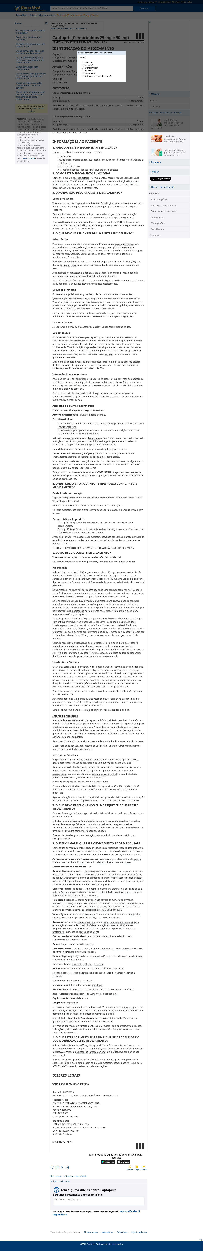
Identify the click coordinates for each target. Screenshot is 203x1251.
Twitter (155, 171)
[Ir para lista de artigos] (137, 1166)
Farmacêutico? (91, 67)
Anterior (130, 1169)
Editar (52, 1176)
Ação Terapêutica (160, 199)
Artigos (136, 1169)
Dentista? (88, 70)
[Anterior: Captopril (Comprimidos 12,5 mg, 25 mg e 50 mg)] (130, 1166)
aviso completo (29, 158)
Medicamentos (91, 1232)
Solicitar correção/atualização (75, 1176)
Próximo (143, 1169)
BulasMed (154, 193)
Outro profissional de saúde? (97, 76)
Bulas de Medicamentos (163, 205)
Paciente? (88, 65)
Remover (59, 1176)
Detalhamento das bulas (164, 211)
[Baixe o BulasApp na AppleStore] (123, 1162)
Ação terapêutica (139, 1232)
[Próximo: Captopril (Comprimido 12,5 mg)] (144, 1166)
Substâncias (157, 229)
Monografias (158, 223)
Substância (122, 1232)
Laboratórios (158, 217)
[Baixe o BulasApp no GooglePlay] (108, 1162)
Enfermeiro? (90, 73)
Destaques (155, 235)
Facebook (156, 162)
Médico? (88, 62)
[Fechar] (200, 1240)
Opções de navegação (162, 186)
